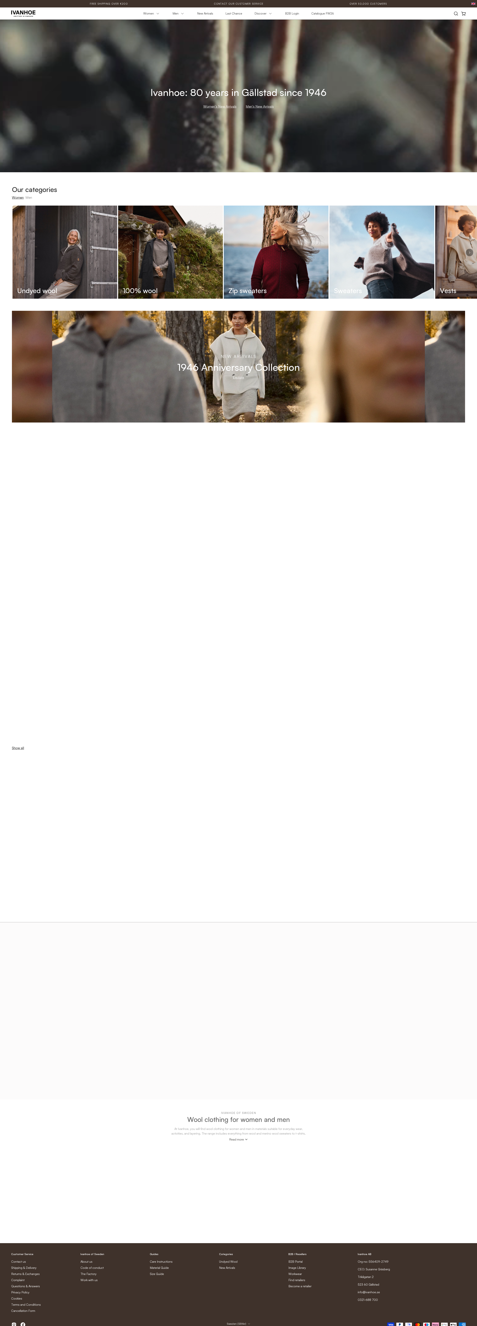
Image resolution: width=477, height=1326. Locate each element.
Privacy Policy (20, 1292)
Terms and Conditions (26, 1304)
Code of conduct (92, 1268)
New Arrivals (227, 1268)
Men (29, 197)
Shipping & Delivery (24, 1268)
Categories (226, 1254)
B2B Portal (295, 1261)
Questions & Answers (25, 1286)
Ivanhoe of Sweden (92, 1254)
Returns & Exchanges (25, 1274)
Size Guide (157, 1274)
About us (86, 1261)
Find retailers (296, 1280)
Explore (238, 377)
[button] (456, 14)
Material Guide (159, 1268)
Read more (236, 1139)
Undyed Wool (228, 1261)
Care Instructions (161, 1261)
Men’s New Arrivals (260, 106)
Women (18, 197)
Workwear (295, 1274)
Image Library (297, 1268)
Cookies (16, 1298)
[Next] (469, 252)
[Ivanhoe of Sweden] (23, 13)
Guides (154, 1254)
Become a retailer (300, 1286)
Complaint (18, 1280)
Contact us (18, 1261)
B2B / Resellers (297, 1254)
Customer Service (22, 1254)
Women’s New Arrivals (219, 106)
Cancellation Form (23, 1311)
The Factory (88, 1274)
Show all (18, 747)
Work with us (89, 1280)
